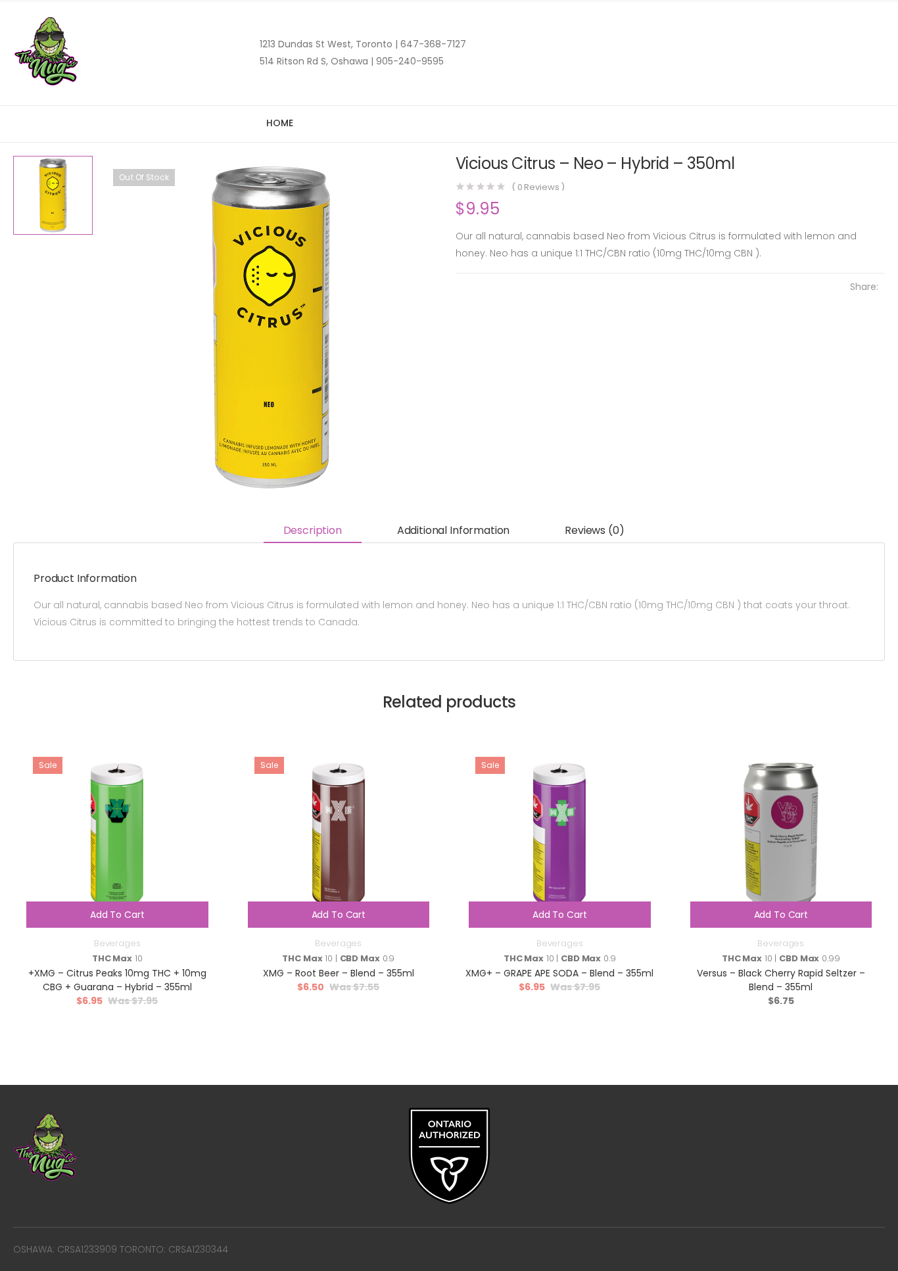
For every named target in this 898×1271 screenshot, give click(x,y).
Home (279, 123)
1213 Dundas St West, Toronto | (329, 44)
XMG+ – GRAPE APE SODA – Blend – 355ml (559, 973)
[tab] (313, 531)
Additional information (453, 530)
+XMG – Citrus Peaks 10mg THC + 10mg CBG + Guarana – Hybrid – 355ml (117, 980)
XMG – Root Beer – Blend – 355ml (338, 973)
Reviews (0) (594, 530)
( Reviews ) (538, 187)
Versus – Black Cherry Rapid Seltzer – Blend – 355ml (781, 980)
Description (312, 530)
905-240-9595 (408, 61)
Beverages (117, 943)
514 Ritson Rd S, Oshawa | (316, 61)
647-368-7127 (432, 44)
